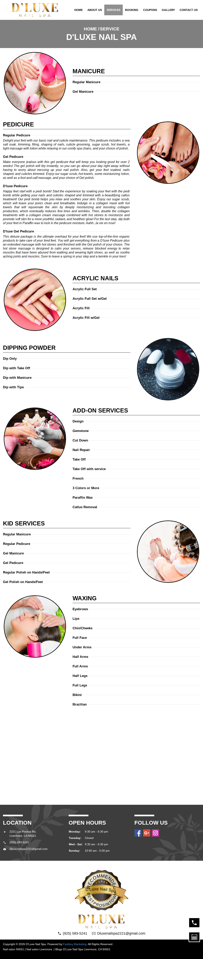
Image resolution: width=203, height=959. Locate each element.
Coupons (150, 10)
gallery (168, 10)
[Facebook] (138, 833)
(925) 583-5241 (19, 842)
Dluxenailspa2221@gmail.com (29, 848)
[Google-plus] (146, 833)
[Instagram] (155, 833)
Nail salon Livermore (39, 949)
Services (113, 10)
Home (78, 10)
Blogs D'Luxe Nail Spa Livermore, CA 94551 (82, 949)
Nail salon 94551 (13, 949)
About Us (94, 10)
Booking (131, 10)
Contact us (189, 10)
